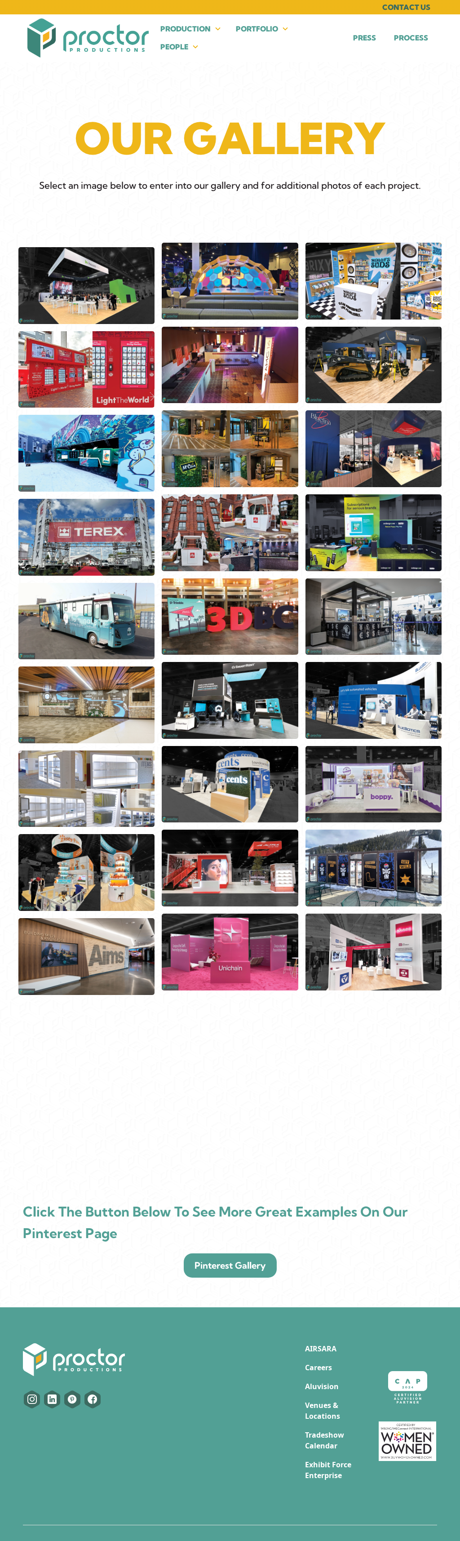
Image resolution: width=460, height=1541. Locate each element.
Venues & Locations (322, 1410)
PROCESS (411, 37)
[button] (191, 29)
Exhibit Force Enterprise (328, 1470)
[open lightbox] (86, 285)
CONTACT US (406, 7)
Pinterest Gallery (230, 1265)
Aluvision (322, 1386)
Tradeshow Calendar (324, 1440)
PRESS (364, 37)
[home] (88, 38)
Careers (318, 1367)
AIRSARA (320, 1349)
